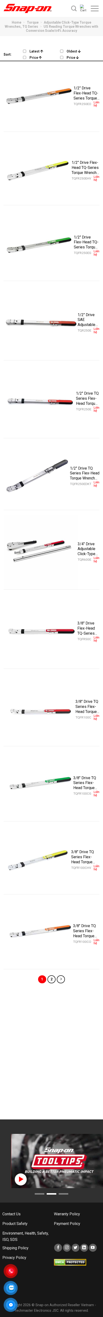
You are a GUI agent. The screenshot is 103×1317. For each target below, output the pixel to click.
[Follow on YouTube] (93, 1248)
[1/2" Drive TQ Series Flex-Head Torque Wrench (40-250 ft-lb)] (40, 401)
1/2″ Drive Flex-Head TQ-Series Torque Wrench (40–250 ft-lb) (86, 93)
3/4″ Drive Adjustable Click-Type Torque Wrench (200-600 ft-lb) (88, 549)
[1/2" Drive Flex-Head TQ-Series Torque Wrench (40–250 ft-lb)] (39, 96)
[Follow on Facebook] (58, 1248)
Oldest (72, 51)
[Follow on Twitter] (76, 1248)
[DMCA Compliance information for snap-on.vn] (70, 1262)
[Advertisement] (51, 1053)
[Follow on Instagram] (67, 1248)
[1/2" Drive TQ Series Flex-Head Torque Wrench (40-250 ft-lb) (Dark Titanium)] (37, 476)
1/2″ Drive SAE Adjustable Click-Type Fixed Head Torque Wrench (87, 320)
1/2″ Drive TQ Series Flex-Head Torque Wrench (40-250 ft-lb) (87, 398)
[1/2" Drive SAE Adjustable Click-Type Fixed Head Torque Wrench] (41, 323)
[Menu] (94, 8)
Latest (34, 51)
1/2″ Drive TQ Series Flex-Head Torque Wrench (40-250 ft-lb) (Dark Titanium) (84, 473)
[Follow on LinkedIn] (84, 1248)
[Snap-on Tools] (28, 8)
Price (34, 58)
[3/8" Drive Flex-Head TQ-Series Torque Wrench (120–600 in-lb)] (40, 631)
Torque (33, 22)
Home (16, 22)
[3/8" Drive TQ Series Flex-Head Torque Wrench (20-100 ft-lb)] (39, 710)
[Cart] (83, 8)
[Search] (74, 8)
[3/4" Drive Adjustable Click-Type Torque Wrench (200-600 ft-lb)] (41, 552)
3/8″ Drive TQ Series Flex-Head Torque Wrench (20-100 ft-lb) (86, 706)
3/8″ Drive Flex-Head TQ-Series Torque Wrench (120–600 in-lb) (88, 628)
